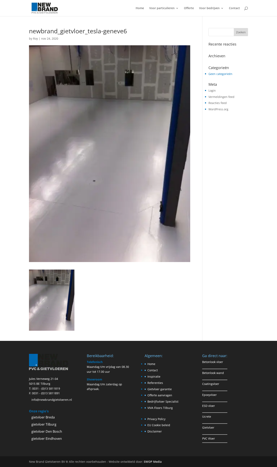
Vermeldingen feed (221, 97)
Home (140, 8)
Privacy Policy (156, 419)
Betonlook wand (213, 373)
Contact (234, 8)
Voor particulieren (162, 8)
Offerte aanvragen (159, 395)
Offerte (189, 8)
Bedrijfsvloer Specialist (162, 401)
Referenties (155, 383)
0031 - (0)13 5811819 (46, 388)
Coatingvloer (210, 384)
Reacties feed (217, 103)
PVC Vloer (208, 438)
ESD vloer (208, 406)
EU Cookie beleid (158, 425)
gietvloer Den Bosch (46, 431)
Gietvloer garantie (159, 389)
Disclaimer (154, 431)
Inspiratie (153, 376)
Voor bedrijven (209, 8)
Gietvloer (208, 427)
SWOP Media (153, 462)
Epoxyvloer (209, 395)
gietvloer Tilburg (43, 424)
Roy (35, 38)
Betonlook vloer (212, 362)
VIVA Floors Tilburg (160, 408)
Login (212, 90)
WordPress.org (218, 109)
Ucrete (206, 416)
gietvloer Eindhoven (46, 438)
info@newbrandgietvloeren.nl (51, 400)
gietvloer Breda (43, 417)
